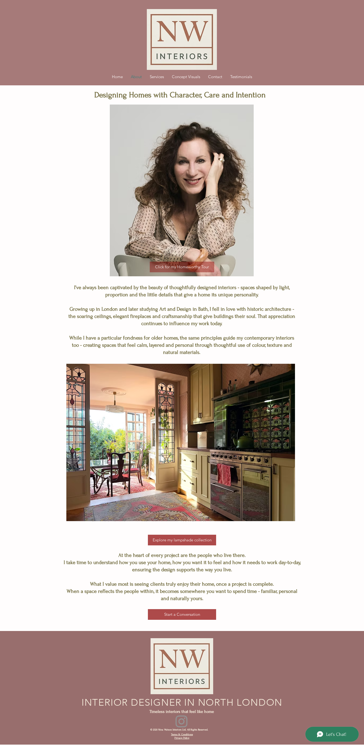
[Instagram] (181, 721)
